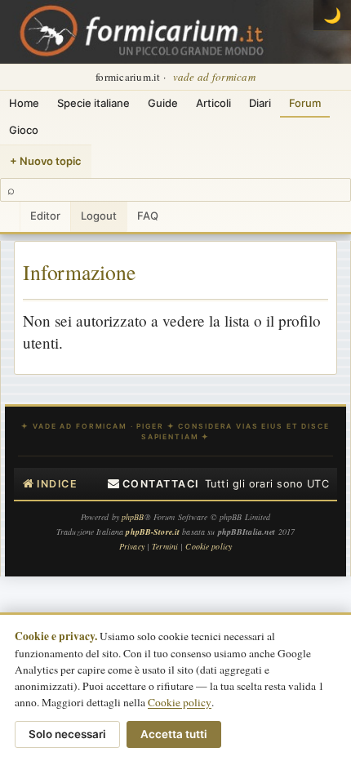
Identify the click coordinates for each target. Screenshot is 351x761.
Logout (99, 215)
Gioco (23, 129)
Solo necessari (67, 734)
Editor (45, 215)
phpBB (133, 517)
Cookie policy (179, 702)
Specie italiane (93, 102)
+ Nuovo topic (46, 160)
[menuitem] (153, 484)
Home (24, 102)
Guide (163, 102)
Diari (260, 102)
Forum (305, 102)
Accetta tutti (173, 734)
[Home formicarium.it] (175, 32)
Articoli (213, 102)
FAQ (147, 215)
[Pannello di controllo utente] (10, 217)
